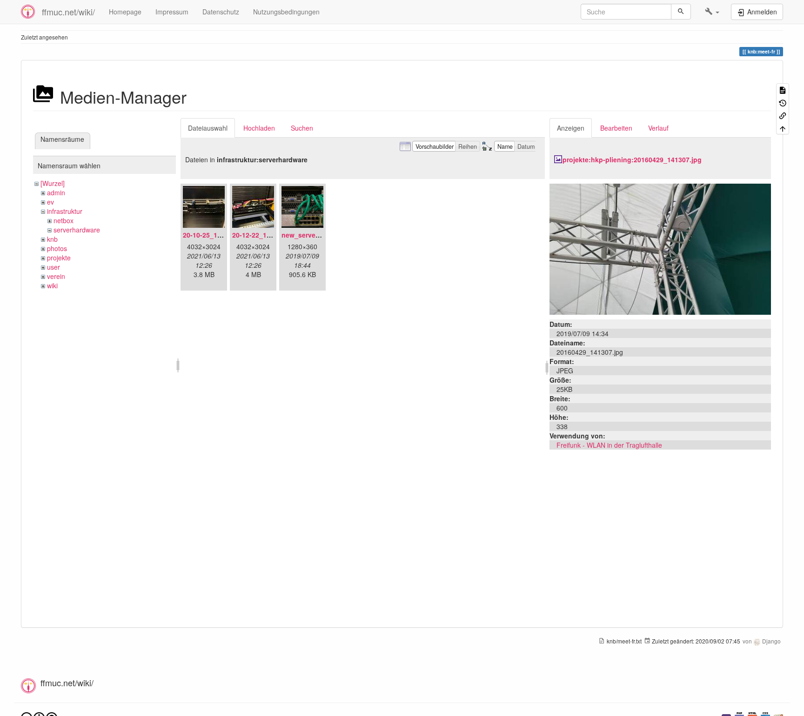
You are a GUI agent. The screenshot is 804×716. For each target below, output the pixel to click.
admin (56, 192)
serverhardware (77, 229)
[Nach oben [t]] (783, 127)
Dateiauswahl (208, 128)
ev (50, 201)
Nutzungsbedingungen (286, 11)
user (53, 267)
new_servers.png (308, 234)
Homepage (125, 11)
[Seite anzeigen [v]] (783, 89)
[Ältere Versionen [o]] (783, 102)
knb (52, 239)
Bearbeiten (616, 128)
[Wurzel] (52, 183)
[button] (712, 11)
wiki (52, 285)
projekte (59, 257)
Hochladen (259, 128)
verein (56, 276)
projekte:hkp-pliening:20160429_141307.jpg (632, 159)
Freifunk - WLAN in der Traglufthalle (609, 445)
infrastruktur (64, 211)
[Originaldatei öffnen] (660, 248)
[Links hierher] (783, 115)
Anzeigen (570, 128)
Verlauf (658, 128)
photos (57, 248)
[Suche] (681, 12)
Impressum (171, 11)
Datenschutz (220, 11)
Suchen (302, 128)
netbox (64, 220)
